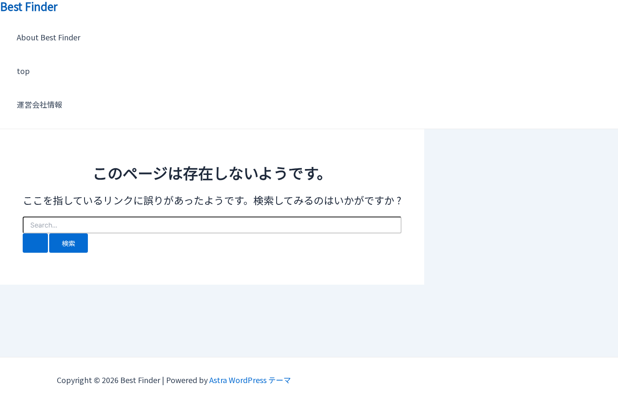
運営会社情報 (39, 104)
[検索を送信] (35, 243)
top (23, 70)
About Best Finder (48, 37)
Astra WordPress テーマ (250, 379)
